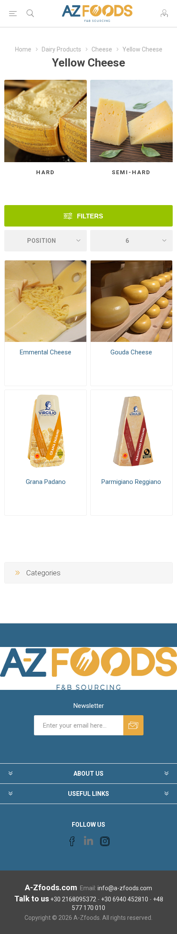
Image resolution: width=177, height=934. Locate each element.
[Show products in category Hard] (45, 121)
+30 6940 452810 (124, 899)
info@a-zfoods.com (125, 888)
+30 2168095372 (73, 899)
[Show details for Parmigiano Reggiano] (131, 431)
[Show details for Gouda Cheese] (131, 301)
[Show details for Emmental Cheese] (45, 301)
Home (23, 49)
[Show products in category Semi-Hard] (131, 121)
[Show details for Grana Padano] (45, 431)
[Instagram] (105, 841)
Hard (45, 172)
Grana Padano (46, 482)
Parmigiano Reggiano (131, 482)
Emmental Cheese (45, 352)
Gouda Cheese (131, 352)
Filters (90, 216)
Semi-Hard (131, 172)
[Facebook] (72, 841)
